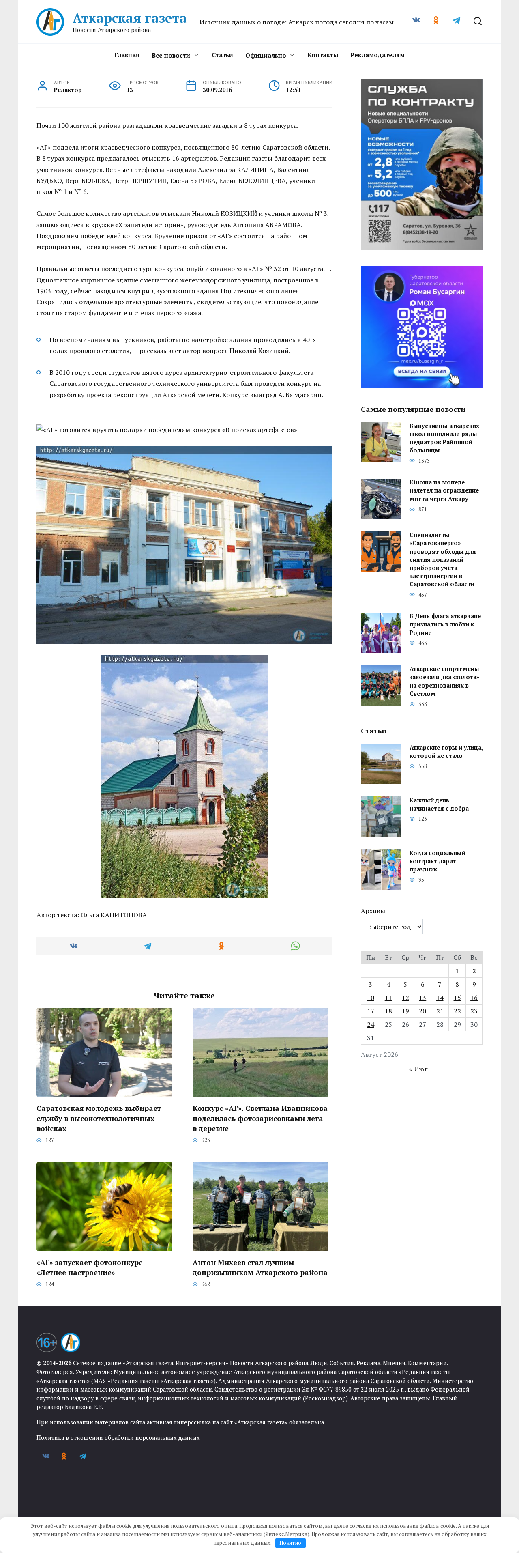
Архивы (373, 910)
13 (422, 997)
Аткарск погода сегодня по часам (341, 21)
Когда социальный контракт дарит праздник (437, 861)
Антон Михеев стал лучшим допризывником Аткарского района (260, 1267)
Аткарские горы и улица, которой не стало (446, 751)
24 (370, 1024)
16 (474, 997)
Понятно (290, 1543)
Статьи (222, 55)
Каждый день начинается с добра (439, 804)
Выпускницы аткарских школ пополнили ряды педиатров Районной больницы (444, 438)
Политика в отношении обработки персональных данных (117, 1437)
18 (388, 1011)
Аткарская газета (130, 17)
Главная (126, 55)
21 (440, 1011)
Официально (265, 55)
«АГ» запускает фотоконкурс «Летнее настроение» (89, 1267)
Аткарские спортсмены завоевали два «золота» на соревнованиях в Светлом (444, 681)
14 (440, 997)
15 (457, 997)
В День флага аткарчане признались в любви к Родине (445, 625)
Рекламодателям (377, 55)
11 (388, 997)
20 (422, 1011)
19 (405, 1011)
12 (405, 997)
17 (370, 1011)
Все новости (171, 55)
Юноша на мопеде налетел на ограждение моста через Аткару (444, 491)
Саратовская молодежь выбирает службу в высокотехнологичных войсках (98, 1118)
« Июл (418, 1069)
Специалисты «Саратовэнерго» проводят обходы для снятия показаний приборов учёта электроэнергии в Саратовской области (443, 559)
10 (370, 997)
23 (474, 1011)
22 (457, 1011)
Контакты (322, 55)
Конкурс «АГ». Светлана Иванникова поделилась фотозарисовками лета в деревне (260, 1118)
